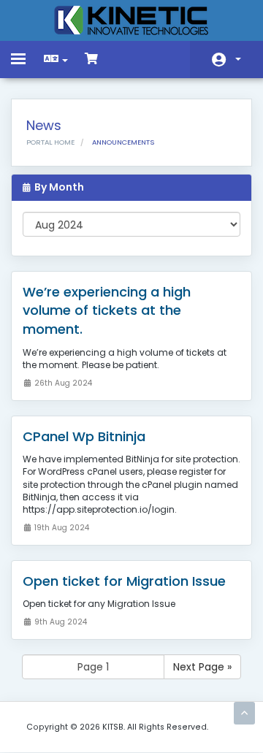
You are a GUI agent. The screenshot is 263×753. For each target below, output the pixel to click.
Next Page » (202, 667)
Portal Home (50, 142)
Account (226, 59)
